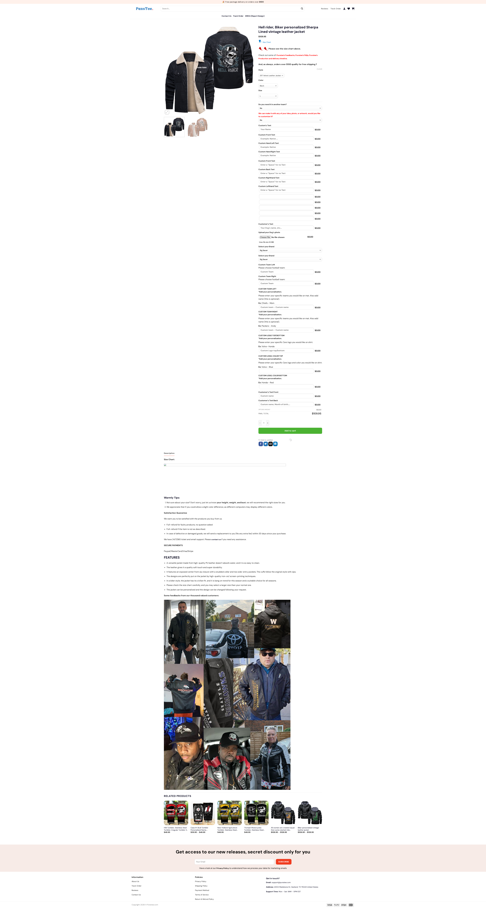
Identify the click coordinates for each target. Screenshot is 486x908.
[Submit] (302, 8)
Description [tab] (169, 453)
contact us (216, 539)
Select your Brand (266, 246)
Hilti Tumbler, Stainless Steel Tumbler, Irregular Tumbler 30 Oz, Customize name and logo (176, 829)
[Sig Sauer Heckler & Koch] (290, 250)
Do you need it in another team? (272, 104)
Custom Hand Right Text (269, 152)
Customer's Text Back (268, 400)
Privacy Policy (222, 868)
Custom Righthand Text (268, 178)
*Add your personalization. (270, 292)
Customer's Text (265, 224)
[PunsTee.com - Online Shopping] (144, 8)
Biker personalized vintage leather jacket (308, 829)
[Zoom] (167, 112)
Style (260, 70)
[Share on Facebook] (261, 444)
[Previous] (169, 70)
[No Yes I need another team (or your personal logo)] (290, 108)
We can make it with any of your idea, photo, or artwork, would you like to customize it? (289, 114)
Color (260, 80)
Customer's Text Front (268, 392)
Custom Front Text (266, 135)
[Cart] (353, 8)
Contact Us (226, 16)
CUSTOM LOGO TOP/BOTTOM (271, 335)
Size (260, 90)
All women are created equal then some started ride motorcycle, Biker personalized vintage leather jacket (283, 829)
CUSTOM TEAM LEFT (267, 289)
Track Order (238, 16)
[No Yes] (290, 120)
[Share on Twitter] (266, 444)
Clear (319, 69)
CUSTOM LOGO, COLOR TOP (270, 356)
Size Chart (267, 42)
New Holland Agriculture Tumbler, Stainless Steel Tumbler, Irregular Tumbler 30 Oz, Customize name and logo (229, 829)
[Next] (249, 70)
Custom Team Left (266, 265)
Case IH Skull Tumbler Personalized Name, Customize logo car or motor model (202, 829)
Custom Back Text (266, 169)
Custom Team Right (267, 276)
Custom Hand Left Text (268, 143)
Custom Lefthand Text (268, 186)
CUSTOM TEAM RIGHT (268, 312)
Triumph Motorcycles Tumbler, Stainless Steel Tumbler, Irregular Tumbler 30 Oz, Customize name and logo (256, 829)
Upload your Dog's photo (269, 232)
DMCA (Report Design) (255, 16)
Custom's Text (264, 125)
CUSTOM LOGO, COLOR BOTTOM (272, 375)
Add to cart (290, 430)
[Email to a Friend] (270, 444)
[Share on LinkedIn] (275, 444)
